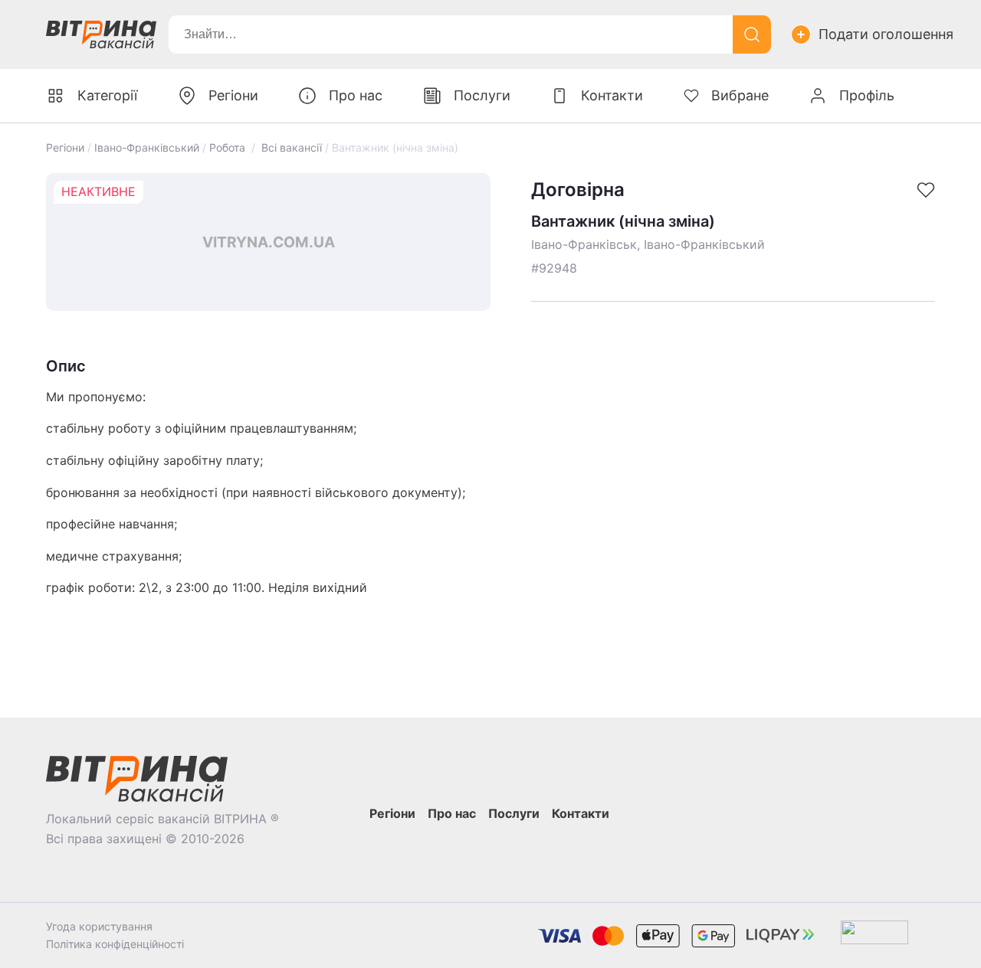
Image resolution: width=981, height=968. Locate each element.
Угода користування (99, 926)
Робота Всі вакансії (265, 147)
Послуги (482, 95)
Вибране (740, 95)
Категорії (107, 95)
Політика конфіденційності (115, 943)
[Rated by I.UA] (874, 935)
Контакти (612, 95)
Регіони (65, 147)
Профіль (866, 95)
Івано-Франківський (146, 147)
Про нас (355, 95)
